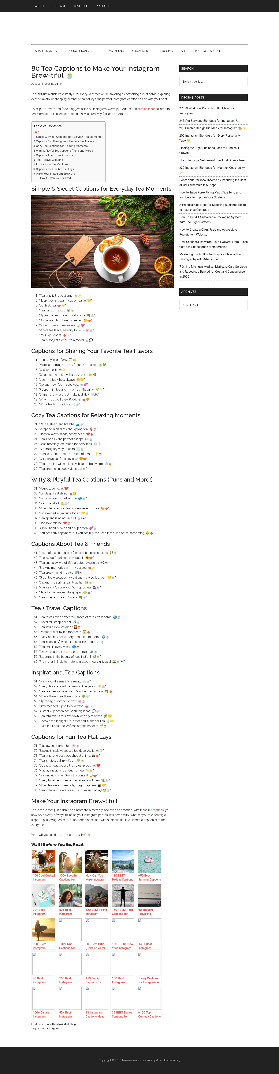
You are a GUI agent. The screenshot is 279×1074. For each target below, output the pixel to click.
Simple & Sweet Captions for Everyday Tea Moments (69, 137)
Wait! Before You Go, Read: (56, 178)
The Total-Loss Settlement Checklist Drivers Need (212, 160)
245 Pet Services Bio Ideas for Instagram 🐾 (209, 121)
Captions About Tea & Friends (54, 155)
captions (158, 810)
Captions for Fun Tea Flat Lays (55, 169)
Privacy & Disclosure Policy (163, 1060)
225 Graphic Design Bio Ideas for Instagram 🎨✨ (212, 128)
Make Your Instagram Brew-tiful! (56, 173)
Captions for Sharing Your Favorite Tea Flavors (65, 141)
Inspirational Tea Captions (52, 164)
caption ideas (146, 109)
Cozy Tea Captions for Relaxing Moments (62, 146)
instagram (53, 1028)
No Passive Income (139, 28)
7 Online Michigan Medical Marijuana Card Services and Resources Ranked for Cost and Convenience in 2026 (213, 271)
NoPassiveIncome (133, 1060)
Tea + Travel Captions (49, 160)
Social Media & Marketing (61, 1024)
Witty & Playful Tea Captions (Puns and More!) (64, 150)
